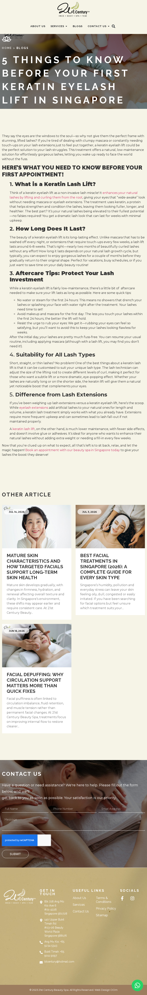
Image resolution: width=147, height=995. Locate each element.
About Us (79, 898)
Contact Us (81, 911)
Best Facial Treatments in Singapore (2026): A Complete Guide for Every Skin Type (105, 566)
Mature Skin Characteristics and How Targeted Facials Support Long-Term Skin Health (35, 566)
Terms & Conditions (103, 900)
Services (79, 905)
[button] (113, 26)
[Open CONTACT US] (108, 26)
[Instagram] (132, 898)
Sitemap (102, 915)
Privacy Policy (106, 908)
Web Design (102, 989)
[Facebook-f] (122, 898)
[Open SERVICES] (66, 26)
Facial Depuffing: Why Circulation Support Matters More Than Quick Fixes (35, 683)
